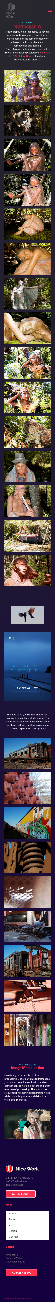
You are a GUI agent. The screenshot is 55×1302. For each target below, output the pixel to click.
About (12, 1219)
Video (12, 1225)
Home (12, 1213)
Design (13, 1230)
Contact (13, 1236)
